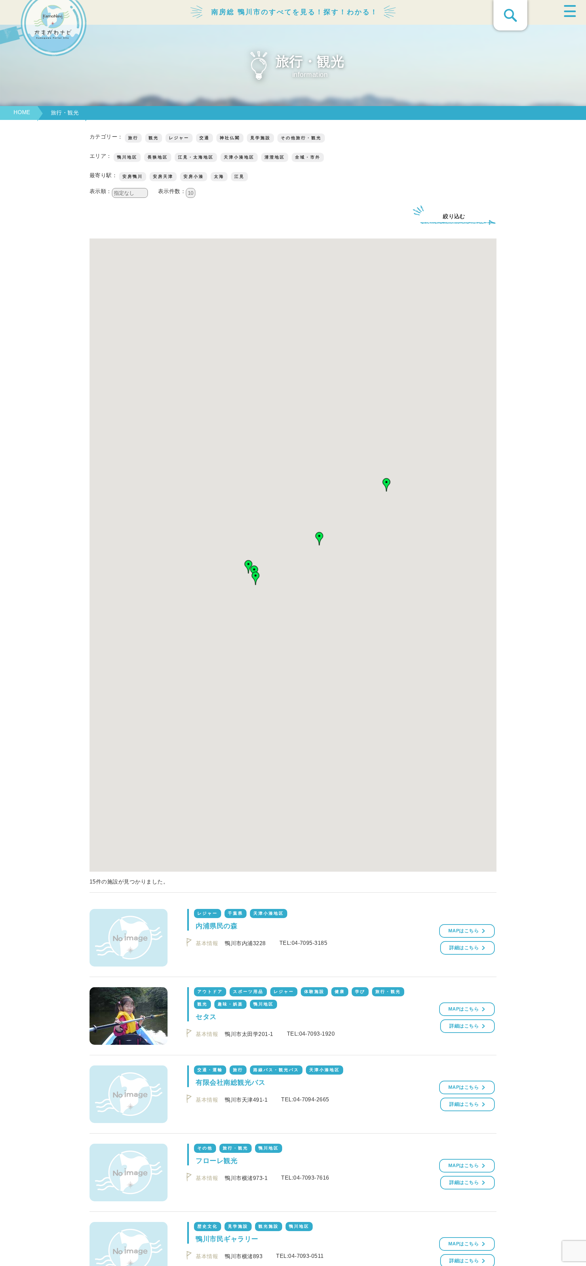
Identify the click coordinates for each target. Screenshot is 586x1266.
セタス (206, 1016)
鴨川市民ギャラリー (227, 1239)
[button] (386, 485)
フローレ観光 (216, 1160)
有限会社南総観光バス (230, 1082)
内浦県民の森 (216, 926)
